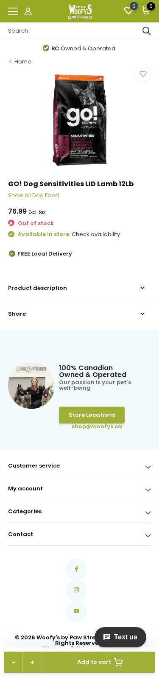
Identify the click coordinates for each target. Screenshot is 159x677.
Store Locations (92, 415)
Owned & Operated (83, 48)
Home (22, 62)
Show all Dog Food (33, 195)
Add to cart (94, 662)
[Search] (146, 31)
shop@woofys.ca (85, 426)
